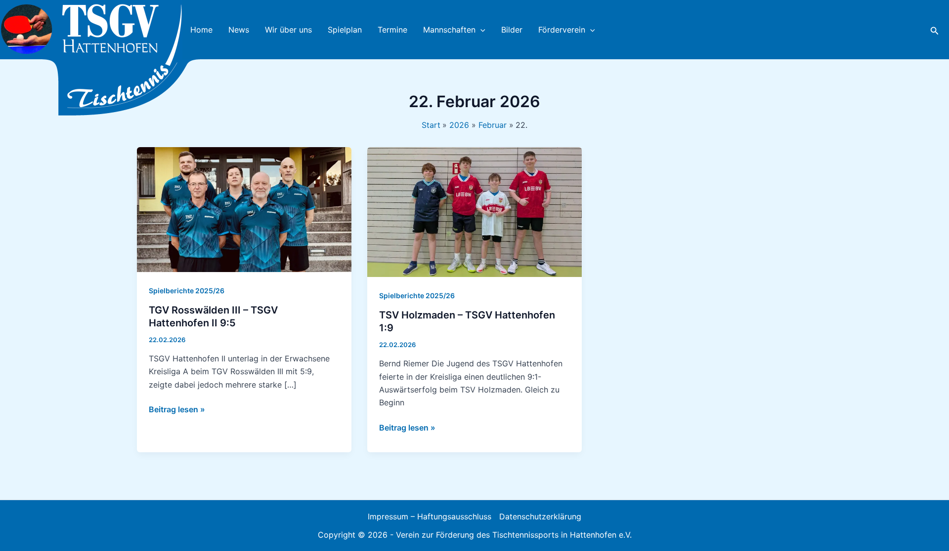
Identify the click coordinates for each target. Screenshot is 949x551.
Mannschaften (449, 30)
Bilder (511, 30)
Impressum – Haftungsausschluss (429, 516)
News (238, 30)
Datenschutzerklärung (540, 516)
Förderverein (561, 30)
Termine (392, 30)
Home (201, 30)
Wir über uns (288, 30)
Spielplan (345, 30)
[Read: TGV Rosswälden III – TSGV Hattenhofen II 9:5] (244, 209)
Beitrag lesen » (177, 410)
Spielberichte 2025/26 (186, 290)
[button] (480, 29)
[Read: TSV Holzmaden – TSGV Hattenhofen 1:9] (474, 211)
